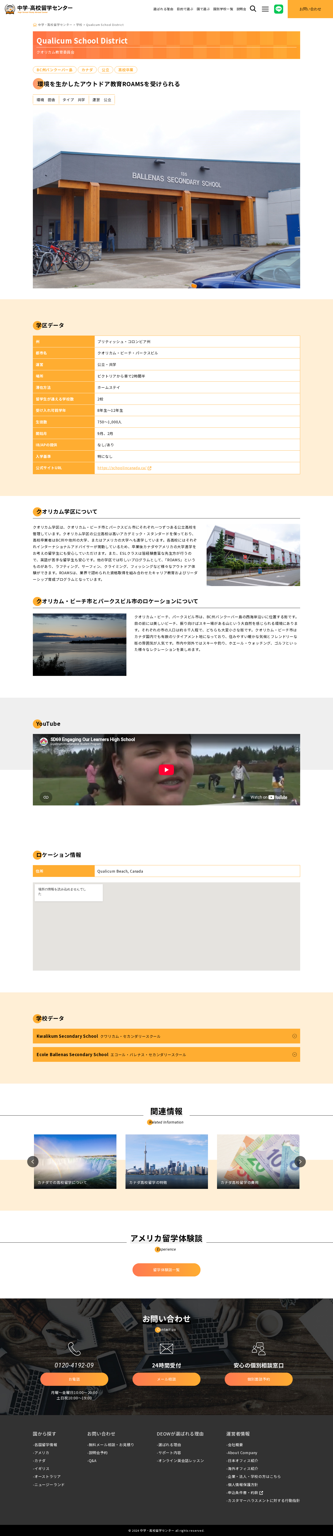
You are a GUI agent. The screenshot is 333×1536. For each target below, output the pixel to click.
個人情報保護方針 (243, 1484)
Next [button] (300, 1161)
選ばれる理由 (163, 9)
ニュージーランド (49, 1484)
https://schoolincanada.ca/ (122, 467)
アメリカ (41, 1452)
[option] (75, 1161)
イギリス (42, 1468)
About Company (242, 1452)
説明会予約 (98, 1452)
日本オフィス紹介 (243, 1460)
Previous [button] (33, 1161)
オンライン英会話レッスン (181, 1460)
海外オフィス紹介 (243, 1468)
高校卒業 (125, 69)
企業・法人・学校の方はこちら (254, 1476)
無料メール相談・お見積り (111, 1444)
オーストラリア (47, 1476)
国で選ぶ (203, 9)
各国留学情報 (45, 1444)
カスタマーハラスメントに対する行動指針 (264, 1500)
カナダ (87, 69)
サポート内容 (169, 1452)
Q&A (93, 1460)
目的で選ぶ (185, 9)
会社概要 (235, 1444)
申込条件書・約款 (243, 1492)
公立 (105, 69)
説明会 (241, 9)
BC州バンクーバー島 (55, 69)
